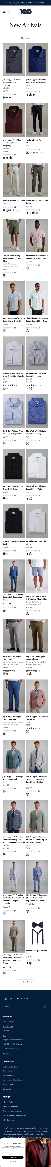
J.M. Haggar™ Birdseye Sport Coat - (13, 778)
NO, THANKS (13, 1161)
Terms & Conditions (10, 1106)
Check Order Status (10, 1066)
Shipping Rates (8, 1075)
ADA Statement (8, 1120)
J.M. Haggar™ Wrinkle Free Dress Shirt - (12, 82)
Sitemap (6, 1053)
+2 (41, 153)
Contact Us (7, 1089)
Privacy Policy (8, 1102)
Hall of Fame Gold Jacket (12, 1044)
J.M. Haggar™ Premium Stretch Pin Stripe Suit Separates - (13, 958)
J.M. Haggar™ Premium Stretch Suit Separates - (13, 597)
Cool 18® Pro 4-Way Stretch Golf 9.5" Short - (13, 258)
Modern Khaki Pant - (14, 200)
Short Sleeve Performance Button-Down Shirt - (37, 257)
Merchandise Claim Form (12, 1080)
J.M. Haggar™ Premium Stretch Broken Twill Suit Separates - (13, 899)
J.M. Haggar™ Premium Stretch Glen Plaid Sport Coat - (36, 839)
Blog (4, 1035)
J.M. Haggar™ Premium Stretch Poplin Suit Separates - (36, 898)
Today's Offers (8, 1084)
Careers (6, 1030)
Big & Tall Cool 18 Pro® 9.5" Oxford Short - (36, 597)
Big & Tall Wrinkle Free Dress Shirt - (13, 432)
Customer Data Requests (12, 1111)
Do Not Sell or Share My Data (14, 1115)
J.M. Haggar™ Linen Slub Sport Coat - (37, 718)
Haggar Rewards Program (13, 1039)
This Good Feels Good (11, 1048)
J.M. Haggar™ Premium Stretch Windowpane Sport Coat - (36, 779)
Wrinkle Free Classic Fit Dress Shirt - (13, 374)
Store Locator (8, 1026)
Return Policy (8, 1070)
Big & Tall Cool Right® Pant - (35, 658)
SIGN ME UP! (13, 1157)
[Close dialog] (49, 1139)
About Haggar (8, 1021)
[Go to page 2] (31, 982)
